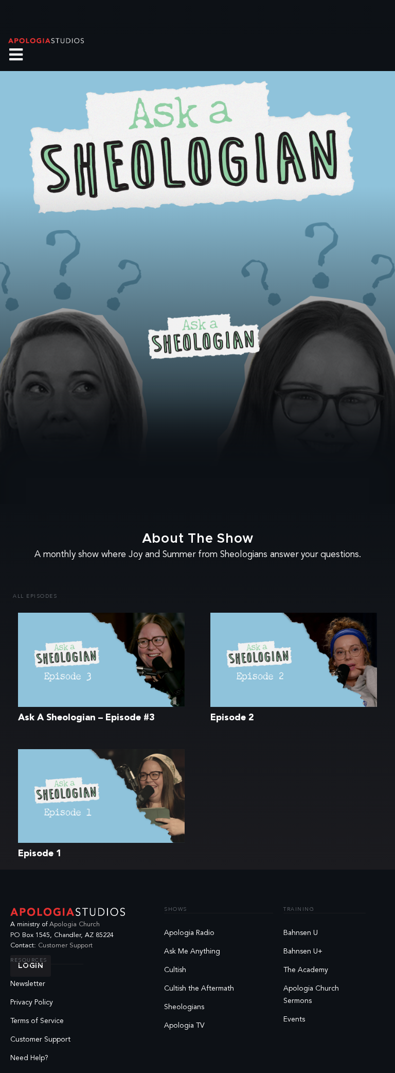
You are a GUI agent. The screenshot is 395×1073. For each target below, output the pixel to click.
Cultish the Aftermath (199, 988)
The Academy (305, 970)
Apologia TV (184, 1025)
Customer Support (65, 945)
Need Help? (29, 1058)
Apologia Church (74, 924)
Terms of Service (37, 1021)
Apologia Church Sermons (311, 995)
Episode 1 (40, 853)
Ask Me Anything (192, 951)
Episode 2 (232, 717)
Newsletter (27, 984)
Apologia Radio (189, 933)
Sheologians (184, 1007)
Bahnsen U (300, 933)
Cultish (175, 970)
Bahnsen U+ (302, 951)
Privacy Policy (31, 1002)
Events (294, 1019)
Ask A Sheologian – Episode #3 (86, 717)
